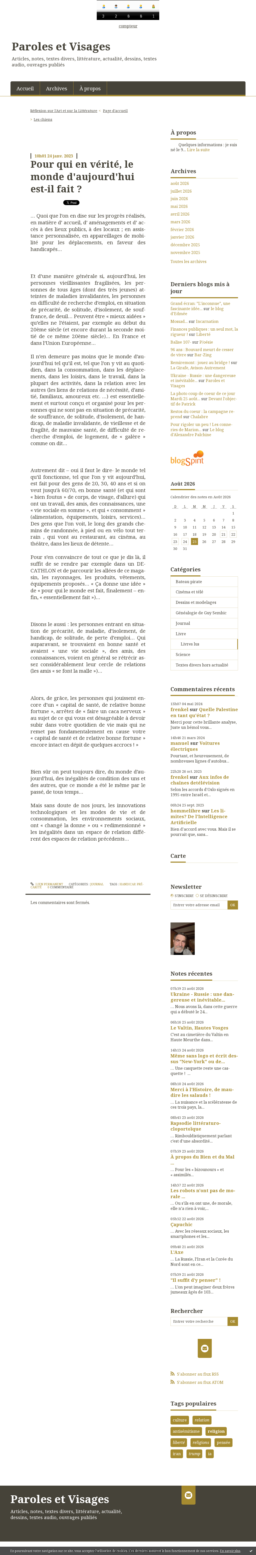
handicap (127, 884)
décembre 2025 (185, 245)
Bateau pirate (189, 581)
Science (183, 654)
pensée (223, 1442)
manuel (179, 743)
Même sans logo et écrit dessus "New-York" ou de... (204, 1058)
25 (194, 541)
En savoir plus (230, 1551)
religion (216, 1431)
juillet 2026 (181, 191)
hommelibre (185, 811)
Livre (181, 634)
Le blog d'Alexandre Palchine (197, 432)
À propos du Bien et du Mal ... (202, 1160)
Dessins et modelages (196, 602)
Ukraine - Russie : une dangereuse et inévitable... (203, 378)
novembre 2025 (185, 252)
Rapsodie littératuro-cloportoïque (195, 1126)
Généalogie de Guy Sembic (201, 613)
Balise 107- (180, 342)
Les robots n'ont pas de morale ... (202, 1193)
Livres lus (190, 644)
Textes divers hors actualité (202, 665)
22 (233, 534)
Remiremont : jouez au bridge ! (200, 362)
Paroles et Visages (61, 46)
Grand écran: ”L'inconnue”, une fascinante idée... (200, 306)
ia (210, 1453)
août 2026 (179, 183)
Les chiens (43, 119)
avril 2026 (180, 214)
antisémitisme (186, 1431)
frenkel (179, 709)
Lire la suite (198, 149)
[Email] (205, 1348)
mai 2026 (179, 206)
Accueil (25, 88)
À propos (90, 88)
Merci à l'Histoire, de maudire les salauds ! (202, 1092)
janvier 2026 (182, 237)
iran (177, 1453)
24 (185, 541)
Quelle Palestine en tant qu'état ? (204, 712)
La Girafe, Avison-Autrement (197, 368)
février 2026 (182, 229)
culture (180, 1420)
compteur (128, 26)
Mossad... (179, 321)
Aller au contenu (18, 32)
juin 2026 (179, 198)
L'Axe (177, 1252)
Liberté (203, 334)
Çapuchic (181, 1224)
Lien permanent (49, 884)
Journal (97, 884)
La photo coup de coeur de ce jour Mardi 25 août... (202, 396)
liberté (179, 1442)
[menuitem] (25, 88)
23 (175, 541)
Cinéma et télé (189, 592)
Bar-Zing (203, 355)
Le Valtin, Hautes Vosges (199, 1028)
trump (194, 1453)
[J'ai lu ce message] (251, 1551)
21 (224, 534)
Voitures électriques (195, 746)
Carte (178, 855)
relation (202, 1420)
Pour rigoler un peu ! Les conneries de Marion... (201, 427)
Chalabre (199, 416)
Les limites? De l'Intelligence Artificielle (199, 816)
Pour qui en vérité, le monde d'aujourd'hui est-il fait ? (82, 176)
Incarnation (207, 321)
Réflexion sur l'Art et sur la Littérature (63, 110)
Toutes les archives (188, 261)
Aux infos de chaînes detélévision (199, 780)
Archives (56, 88)
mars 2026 (180, 222)
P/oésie (206, 342)
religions (201, 1442)
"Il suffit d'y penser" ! (195, 1280)
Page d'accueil (115, 110)
